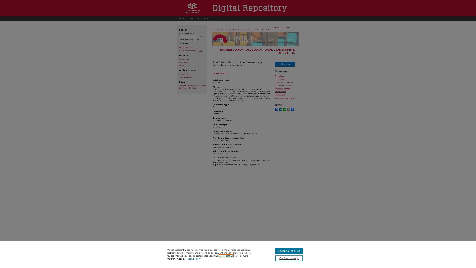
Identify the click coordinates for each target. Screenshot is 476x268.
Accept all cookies (289, 250)
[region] (238, 254)
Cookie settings (226, 256)
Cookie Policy (194, 259)
